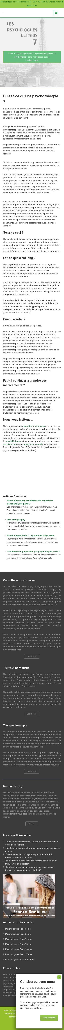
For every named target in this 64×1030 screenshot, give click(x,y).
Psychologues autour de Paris (20, 959)
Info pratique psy (16, 519)
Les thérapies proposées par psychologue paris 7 (33, 551)
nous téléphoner (13, 441)
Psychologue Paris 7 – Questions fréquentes (30, 535)
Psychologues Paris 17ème (18, 954)
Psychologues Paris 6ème (18, 929)
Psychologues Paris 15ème (18, 944)
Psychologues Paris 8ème (18, 934)
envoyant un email (33, 444)
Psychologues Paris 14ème (18, 939)
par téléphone (10, 444)
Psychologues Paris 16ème (18, 949)
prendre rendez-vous (34, 426)
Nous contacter (49, 1018)
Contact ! (31, 824)
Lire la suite (32, 656)
